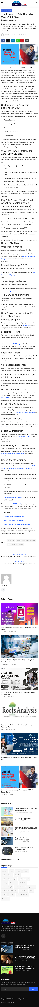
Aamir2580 (17, 970)
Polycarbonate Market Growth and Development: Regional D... (19, 726)
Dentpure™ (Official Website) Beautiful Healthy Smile (19, 557)
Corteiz (4, 895)
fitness (25, 871)
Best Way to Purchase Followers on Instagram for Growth (19, 628)
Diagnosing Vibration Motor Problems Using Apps (24, 838)
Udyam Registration (22, 895)
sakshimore (4, 729)
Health (18, 871)
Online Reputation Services (13, 497)
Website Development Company (19, 468)
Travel (11, 871)
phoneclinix (18, 841)
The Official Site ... (19, 822)
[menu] (2, 3)
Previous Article (21, 554)
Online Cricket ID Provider (9, 891)
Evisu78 (17, 851)
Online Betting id (24, 879)
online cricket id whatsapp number (25, 887)
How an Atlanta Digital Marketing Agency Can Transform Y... (17, 661)
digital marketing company (15, 544)
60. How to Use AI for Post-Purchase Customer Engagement (18, 693)
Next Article (18, 561)
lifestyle (17, 875)
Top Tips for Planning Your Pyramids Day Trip (23, 819)
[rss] (3, 936)
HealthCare (23, 891)
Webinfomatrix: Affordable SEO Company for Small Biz (19, 758)
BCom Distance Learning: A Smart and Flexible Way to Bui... (26, 967)
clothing (4, 883)
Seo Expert (11, 540)
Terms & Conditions (7, 1002)
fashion (4, 871)
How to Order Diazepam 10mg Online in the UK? (19, 564)
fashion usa (13, 883)
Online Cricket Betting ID (9, 879)
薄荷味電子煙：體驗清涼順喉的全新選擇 (26, 829)
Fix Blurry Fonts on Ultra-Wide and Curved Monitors (26, 809)
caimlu (16, 960)
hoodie (12, 895)
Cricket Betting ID (7, 887)
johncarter (17, 832)
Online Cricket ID (7, 875)
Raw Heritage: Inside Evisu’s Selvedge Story (24, 848)
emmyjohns (4, 631)
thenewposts (4, 664)
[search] (36, 3)
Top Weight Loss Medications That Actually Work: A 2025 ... (25, 957)
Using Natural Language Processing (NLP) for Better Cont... (17, 791)
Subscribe (33, 989)
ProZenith (23, 883)
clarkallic (4, 585)
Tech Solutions (18, 812)
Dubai (31, 891)
